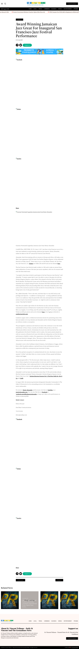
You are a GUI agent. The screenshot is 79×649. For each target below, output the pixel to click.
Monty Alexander (27, 390)
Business (53, 9)
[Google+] (39, 181)
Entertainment (68, 9)
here (59, 263)
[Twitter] (39, 131)
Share (17, 208)
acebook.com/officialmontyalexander (26, 394)
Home (30, 9)
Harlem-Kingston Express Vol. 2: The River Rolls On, (44, 376)
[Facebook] (39, 82)
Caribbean (46, 9)
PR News (76, 9)
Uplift (21, 378)
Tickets (31, 263)
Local (35, 9)
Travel (40, 9)
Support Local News (72, 3)
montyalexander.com (21, 392)
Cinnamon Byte (75, 647)
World (60, 9)
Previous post (20, 580)
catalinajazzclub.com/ (22, 314)
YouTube (50, 390)
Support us (27, 45)
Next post (59, 580)
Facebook (44, 392)
